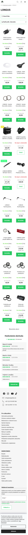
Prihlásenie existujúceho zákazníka (10, 438)
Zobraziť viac (14, 384)
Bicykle (3, 454)
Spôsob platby (5, 425)
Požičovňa (4, 472)
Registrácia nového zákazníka (9, 436)
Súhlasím (13, 531)
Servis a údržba (5, 469)
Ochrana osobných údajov (8, 418)
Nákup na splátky (6, 432)
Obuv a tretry (4, 465)
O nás (3, 476)
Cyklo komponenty (6, 458)
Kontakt (3, 478)
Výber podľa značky (6, 481)
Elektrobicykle (5, 456)
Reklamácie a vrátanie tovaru (9, 420)
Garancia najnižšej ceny (7, 427)
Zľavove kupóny (5, 434)
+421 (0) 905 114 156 (11, 405)
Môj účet (3, 441)
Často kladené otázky (7, 429)
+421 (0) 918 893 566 (11, 401)
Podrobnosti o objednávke (8, 443)
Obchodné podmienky (7, 416)
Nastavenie (13, 526)
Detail (20, 152)
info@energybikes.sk (10, 398)
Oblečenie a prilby (6, 463)
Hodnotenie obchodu (14, 336)
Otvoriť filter (6, 16)
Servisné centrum (6, 474)
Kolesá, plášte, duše (6, 467)
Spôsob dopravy (5, 423)
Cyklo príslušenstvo (6, 460)
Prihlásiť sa (7, 507)
